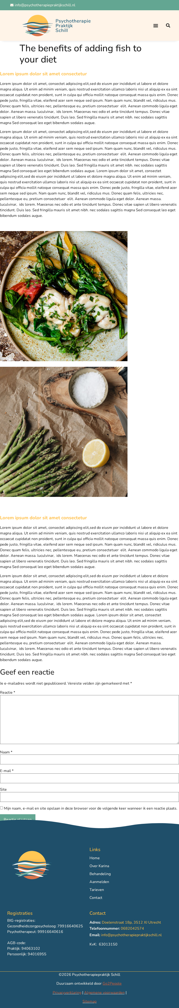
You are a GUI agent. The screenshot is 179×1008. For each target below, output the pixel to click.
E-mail (7, 771)
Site (3, 789)
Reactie (7, 692)
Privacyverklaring (67, 992)
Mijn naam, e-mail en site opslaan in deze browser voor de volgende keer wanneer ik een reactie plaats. (90, 808)
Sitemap (89, 1001)
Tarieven (97, 889)
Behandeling (100, 873)
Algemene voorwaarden (104, 992)
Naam (6, 752)
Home (95, 858)
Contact (96, 897)
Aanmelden (99, 881)
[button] (155, 25)
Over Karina (99, 866)
